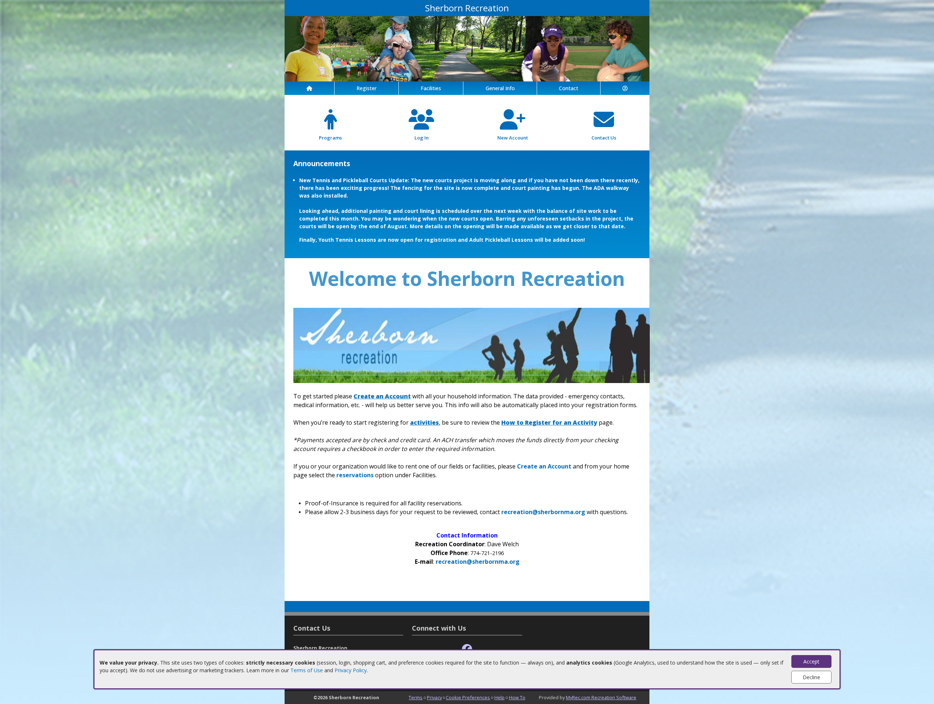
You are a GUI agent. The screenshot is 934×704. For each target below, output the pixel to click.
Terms (415, 697)
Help (499, 697)
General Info (500, 88)
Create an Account (544, 466)
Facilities (431, 88)
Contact (568, 88)
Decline (811, 677)
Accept (811, 661)
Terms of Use (306, 670)
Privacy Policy (351, 670)
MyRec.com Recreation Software (601, 697)
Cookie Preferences (468, 697)
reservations (355, 475)
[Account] (625, 88)
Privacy (434, 697)
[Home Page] (309, 88)
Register (366, 88)
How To (517, 697)
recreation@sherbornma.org (543, 512)
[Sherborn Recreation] (467, 48)
